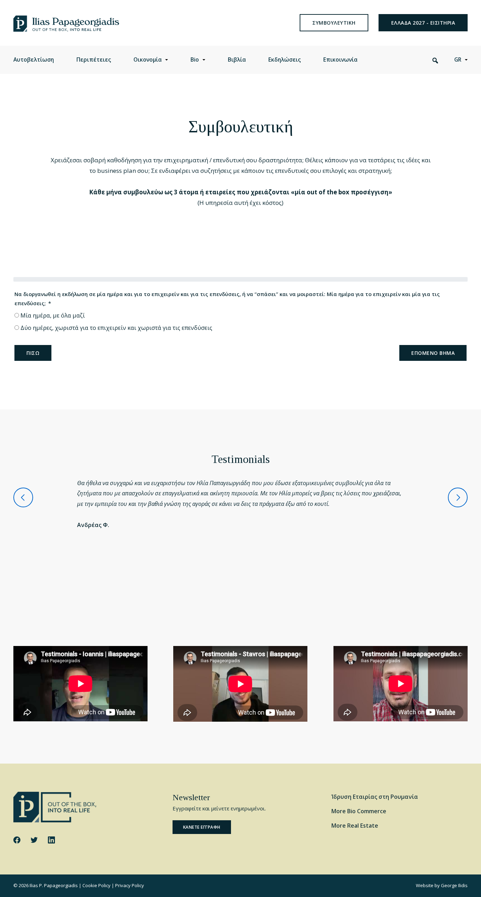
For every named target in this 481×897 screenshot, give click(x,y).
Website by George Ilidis (442, 885)
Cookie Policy (96, 885)
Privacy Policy (129, 885)
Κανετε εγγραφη (201, 827)
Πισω (32, 353)
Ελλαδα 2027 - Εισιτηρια (423, 22)
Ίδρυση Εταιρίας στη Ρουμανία (374, 797)
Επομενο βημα (433, 353)
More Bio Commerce (358, 811)
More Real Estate (354, 825)
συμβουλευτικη (334, 22)
